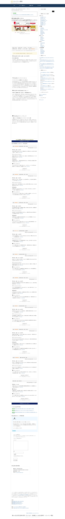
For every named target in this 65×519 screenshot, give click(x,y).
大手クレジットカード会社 (44, 29)
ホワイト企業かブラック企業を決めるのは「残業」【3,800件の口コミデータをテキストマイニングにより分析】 (46, 64)
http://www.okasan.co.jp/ (19, 472)
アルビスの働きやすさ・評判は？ (45, 72)
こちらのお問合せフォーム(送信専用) (23, 494)
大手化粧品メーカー (43, 23)
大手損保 (41, 34)
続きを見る (20, 152)
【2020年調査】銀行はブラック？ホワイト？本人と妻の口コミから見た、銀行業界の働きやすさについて (46, 61)
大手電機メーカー (42, 22)
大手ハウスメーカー (43, 19)
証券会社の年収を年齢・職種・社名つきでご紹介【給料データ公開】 (24, 408)
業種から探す (31, 5)
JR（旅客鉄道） (42, 40)
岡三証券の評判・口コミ (33, 279)
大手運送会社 (42, 52)
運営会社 (41, 95)
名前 (14, 451)
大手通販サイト (42, 46)
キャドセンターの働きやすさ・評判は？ (20, 506)
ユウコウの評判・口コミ (43, 85)
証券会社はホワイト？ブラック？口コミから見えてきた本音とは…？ (24, 410)
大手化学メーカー (42, 18)
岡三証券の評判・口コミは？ (33, 204)
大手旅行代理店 (42, 51)
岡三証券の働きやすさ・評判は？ (32, 382)
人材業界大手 (42, 53)
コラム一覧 (38, 5)
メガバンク (41, 27)
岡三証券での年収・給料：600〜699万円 (18, 501)
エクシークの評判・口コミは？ (44, 74)
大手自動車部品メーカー (43, 20)
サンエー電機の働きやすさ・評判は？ (45, 83)
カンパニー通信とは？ (22, 5)
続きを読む (24, 168)
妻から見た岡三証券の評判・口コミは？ (31, 232)
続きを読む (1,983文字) (24, 398)
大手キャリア (42, 45)
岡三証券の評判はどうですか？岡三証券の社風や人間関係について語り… (23, 14)
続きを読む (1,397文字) (24, 375)
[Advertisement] (25, 40)
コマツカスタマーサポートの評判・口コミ (46, 81)
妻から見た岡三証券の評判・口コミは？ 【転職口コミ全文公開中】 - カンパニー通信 (32, 515)
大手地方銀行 (42, 28)
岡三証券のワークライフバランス (17, 502)
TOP (14, 5)
